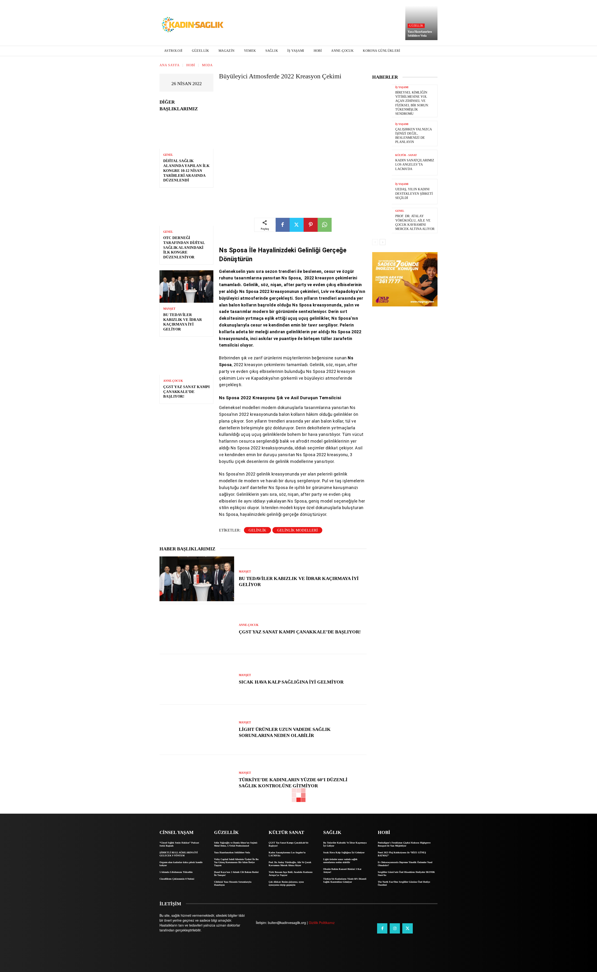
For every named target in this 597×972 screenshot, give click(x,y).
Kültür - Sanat (406, 155)
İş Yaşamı (401, 87)
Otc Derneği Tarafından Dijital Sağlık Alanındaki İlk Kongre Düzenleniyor (184, 247)
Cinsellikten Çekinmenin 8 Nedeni (177, 879)
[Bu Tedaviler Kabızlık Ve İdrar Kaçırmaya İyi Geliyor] (186, 286)
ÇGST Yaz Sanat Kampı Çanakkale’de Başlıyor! (186, 392)
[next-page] (382, 242)
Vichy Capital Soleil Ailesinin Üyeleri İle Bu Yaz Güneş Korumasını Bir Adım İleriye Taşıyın (236, 862)
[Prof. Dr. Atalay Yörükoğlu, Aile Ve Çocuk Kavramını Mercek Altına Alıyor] (382, 220)
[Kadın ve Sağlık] (193, 24)
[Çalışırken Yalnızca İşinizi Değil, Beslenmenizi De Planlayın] (382, 133)
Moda (207, 65)
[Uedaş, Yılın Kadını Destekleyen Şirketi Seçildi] (382, 191)
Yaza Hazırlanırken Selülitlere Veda (420, 33)
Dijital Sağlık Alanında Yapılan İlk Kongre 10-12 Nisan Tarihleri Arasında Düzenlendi (186, 170)
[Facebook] (283, 225)
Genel (168, 154)
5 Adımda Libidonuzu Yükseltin (176, 872)
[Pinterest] (311, 225)
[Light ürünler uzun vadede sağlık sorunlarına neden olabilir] (197, 729)
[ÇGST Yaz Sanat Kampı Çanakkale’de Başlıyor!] (186, 358)
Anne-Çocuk (173, 380)
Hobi (190, 65)
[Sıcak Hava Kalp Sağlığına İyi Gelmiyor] (197, 679)
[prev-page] (375, 242)
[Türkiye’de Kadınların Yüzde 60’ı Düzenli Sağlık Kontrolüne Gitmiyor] (197, 780)
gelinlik (257, 530)
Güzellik (416, 25)
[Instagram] (395, 928)
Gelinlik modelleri (297, 530)
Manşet (169, 308)
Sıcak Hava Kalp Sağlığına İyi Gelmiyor (291, 681)
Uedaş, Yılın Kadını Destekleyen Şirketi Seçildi (414, 193)
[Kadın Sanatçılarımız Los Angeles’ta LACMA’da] (382, 162)
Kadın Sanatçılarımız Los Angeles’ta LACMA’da (414, 164)
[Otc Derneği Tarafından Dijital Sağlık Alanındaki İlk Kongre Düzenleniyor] (186, 209)
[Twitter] (297, 225)
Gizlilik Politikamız (322, 922)
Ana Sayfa (170, 65)
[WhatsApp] (325, 225)
